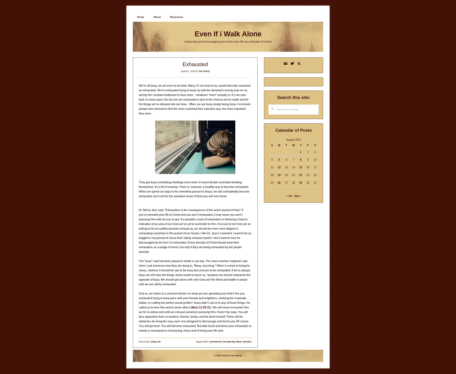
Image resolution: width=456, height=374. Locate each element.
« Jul (289, 195)
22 (300, 174)
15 (300, 167)
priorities (247, 341)
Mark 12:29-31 (200, 307)
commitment (215, 341)
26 (279, 182)
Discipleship (229, 341)
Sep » (297, 195)
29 (300, 182)
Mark (239, 341)
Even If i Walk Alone (228, 34)
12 (279, 167)
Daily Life (156, 341)
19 (279, 174)
